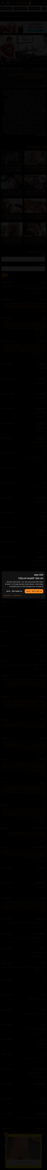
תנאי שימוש (7, 595)
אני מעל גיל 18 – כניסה (34, 591)
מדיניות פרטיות (17, 595)
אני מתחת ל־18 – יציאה (14, 591)
